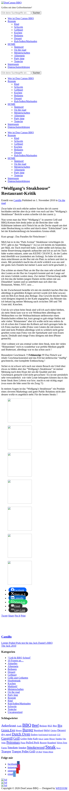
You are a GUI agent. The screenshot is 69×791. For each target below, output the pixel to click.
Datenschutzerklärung (19, 67)
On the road (20, 50)
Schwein (18, 27)
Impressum (13, 64)
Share (11, 615)
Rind (16, 24)
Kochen (18, 32)
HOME (11, 44)
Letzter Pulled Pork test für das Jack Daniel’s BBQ (27, 643)
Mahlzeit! (19, 47)
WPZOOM (61, 788)
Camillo (17, 200)
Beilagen (18, 35)
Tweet (4, 615)
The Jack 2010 (8, 645)
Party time (19, 58)
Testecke (18, 61)
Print (23, 615)
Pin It (17, 615)
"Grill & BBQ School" (19, 657)
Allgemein (19, 55)
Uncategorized (15, 712)
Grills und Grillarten (18, 677)
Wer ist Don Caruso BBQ (21, 18)
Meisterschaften (22, 52)
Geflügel (18, 29)
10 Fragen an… (16, 660)
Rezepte (12, 21)
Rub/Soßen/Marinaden (25, 41)
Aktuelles (12, 663)
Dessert (18, 38)
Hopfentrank (14, 680)
